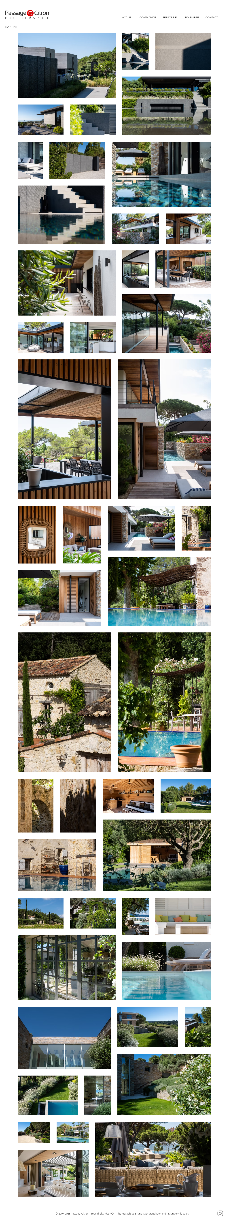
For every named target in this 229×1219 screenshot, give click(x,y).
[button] (147, 17)
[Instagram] (220, 1213)
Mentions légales (178, 1213)
